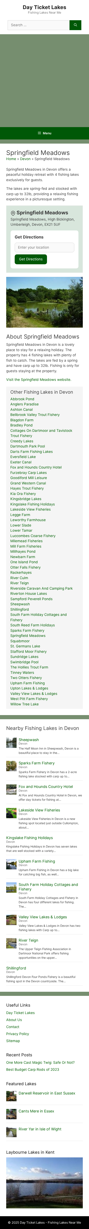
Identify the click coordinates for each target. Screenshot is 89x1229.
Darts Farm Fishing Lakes (31, 452)
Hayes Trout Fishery (27, 488)
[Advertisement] (44, 80)
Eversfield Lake (23, 457)
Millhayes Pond (23, 551)
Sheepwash (20, 604)
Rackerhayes (21, 572)
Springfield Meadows (28, 636)
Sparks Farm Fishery (27, 630)
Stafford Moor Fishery (28, 651)
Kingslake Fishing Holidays (32, 504)
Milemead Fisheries (26, 541)
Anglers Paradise (24, 404)
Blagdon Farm (22, 420)
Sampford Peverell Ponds (31, 599)
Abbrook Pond (22, 399)
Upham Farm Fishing (27, 683)
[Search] (75, 25)
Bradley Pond (21, 425)
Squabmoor (20, 641)
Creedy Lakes (21, 441)
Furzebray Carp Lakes (28, 473)
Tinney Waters (22, 673)
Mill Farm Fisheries (25, 546)
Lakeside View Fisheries (30, 509)
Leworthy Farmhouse (28, 520)
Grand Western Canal (28, 483)
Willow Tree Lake (24, 704)
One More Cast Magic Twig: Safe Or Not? (40, 1062)
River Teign (19, 583)
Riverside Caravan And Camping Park (41, 588)
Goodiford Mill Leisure (28, 478)
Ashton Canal (21, 409)
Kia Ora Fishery (23, 494)
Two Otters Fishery (26, 678)
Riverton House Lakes (28, 593)
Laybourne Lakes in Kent (30, 1152)
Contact (12, 1027)
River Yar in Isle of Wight (40, 1129)
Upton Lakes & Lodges (29, 688)
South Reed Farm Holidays (32, 625)
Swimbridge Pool (24, 662)
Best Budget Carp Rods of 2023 (32, 1069)
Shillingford (19, 609)
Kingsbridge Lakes (25, 499)
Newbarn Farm (22, 557)
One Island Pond (24, 562)
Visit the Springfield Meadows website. (38, 380)
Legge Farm (20, 515)
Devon (25, 159)
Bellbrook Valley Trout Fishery (35, 415)
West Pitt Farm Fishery (29, 699)
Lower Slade (20, 525)
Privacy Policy (17, 1034)
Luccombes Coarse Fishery (32, 536)
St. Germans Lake (25, 646)
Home (11, 159)
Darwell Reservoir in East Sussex (47, 1093)
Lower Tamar (21, 530)
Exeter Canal (20, 462)
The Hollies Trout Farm (29, 667)
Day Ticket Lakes (44, 7)
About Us (14, 1020)
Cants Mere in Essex (36, 1111)
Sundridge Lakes (24, 657)
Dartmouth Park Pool (27, 446)
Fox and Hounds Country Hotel (36, 467)
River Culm (19, 578)
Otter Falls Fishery (25, 567)
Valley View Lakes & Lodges (33, 694)
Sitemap (13, 1041)
